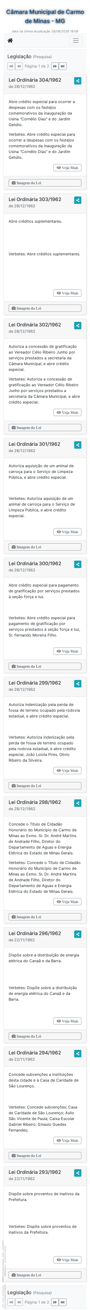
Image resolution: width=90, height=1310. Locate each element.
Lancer (5, 1272)
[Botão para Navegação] (76, 40)
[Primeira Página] (11, 66)
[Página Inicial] (10, 40)
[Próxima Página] (55, 66)
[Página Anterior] (19, 66)
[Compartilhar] (77, 81)
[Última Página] (62, 66)
